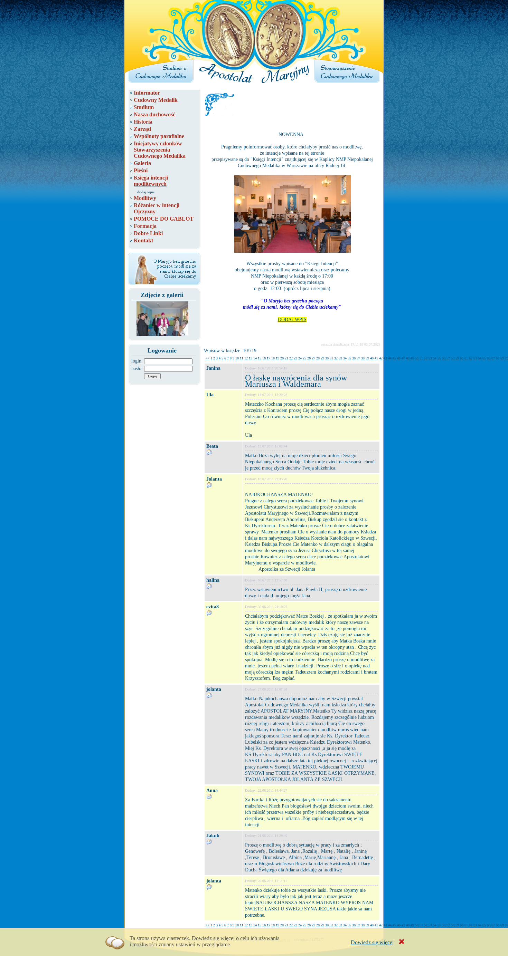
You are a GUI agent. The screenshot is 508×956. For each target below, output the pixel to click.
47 (403, 358)
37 (358, 358)
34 (345, 358)
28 (318, 358)
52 (425, 358)
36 (354, 358)
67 (493, 358)
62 (470, 358)
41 (376, 358)
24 (300, 358)
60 (461, 358)
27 (313, 358)
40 (372, 358)
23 (295, 358)
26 (309, 358)
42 (381, 358)
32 (336, 358)
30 (327, 358)
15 (259, 358)
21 (286, 358)
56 (443, 358)
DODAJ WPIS (292, 319)
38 (363, 358)
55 (439, 358)
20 (282, 358)
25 (304, 358)
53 (430, 358)
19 (277, 358)
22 (291, 358)
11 (241, 358)
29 (322, 358)
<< (207, 358)
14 (255, 358)
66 (488, 358)
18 (273, 358)
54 (434, 358)
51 (421, 358)
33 (340, 358)
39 (367, 358)
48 (408, 358)
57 (448, 358)
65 (484, 358)
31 (331, 358)
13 (250, 358)
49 (412, 358)
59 (457, 358)
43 (385, 358)
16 (264, 358)
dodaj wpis (145, 192)
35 (349, 358)
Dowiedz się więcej (372, 942)
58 (452, 358)
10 (237, 358)
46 (399, 358)
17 (268, 358)
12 (246, 358)
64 (479, 358)
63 (475, 358)
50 (416, 358)
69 (502, 358)
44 (390, 358)
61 (466, 358)
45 (394, 358)
